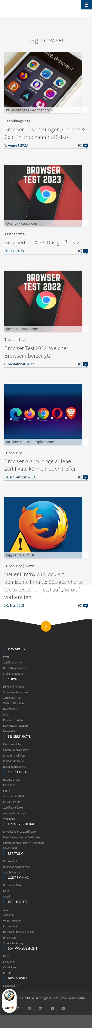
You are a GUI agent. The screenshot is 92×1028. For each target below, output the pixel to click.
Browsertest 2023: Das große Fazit (43, 242)
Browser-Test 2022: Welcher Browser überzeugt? (36, 351)
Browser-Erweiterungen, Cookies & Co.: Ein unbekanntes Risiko (44, 133)
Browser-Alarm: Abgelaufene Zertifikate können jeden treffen (40, 464)
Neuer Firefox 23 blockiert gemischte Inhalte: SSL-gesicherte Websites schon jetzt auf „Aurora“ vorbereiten (43, 585)
